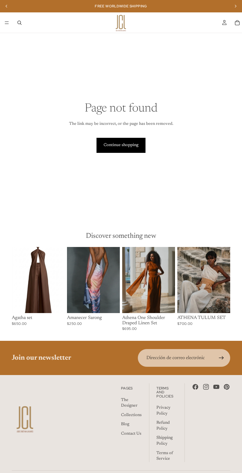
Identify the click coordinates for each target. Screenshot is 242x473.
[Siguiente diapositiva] (58, 280)
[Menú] (7, 23)
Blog (125, 424)
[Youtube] (216, 386)
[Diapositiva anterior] (18, 280)
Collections (131, 415)
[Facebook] (195, 386)
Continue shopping (121, 145)
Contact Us (131, 434)
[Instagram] (206, 386)
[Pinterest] (226, 386)
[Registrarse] (221, 358)
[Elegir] (55, 304)
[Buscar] (19, 22)
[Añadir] (110, 304)
